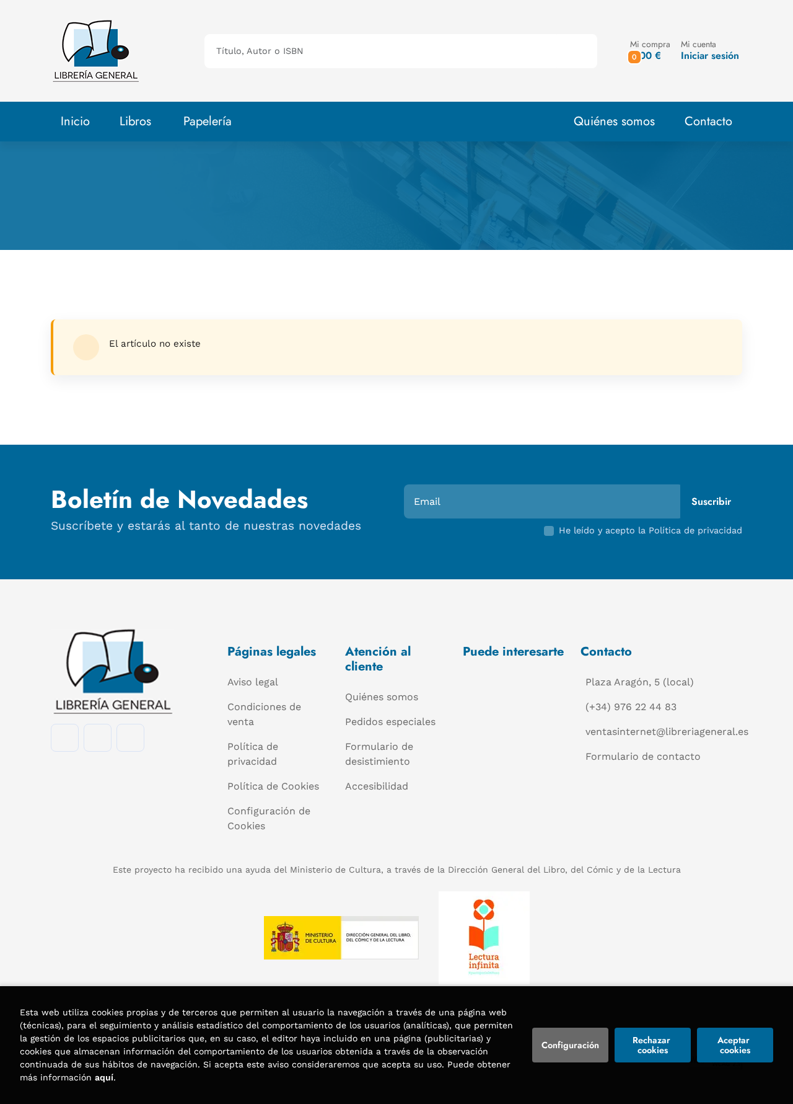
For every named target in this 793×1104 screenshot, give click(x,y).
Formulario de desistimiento (379, 754)
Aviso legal (252, 682)
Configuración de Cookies (268, 818)
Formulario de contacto (643, 756)
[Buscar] (577, 51)
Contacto (708, 121)
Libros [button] (135, 121)
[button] (650, 50)
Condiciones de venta (264, 714)
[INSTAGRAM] (98, 738)
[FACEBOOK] (65, 738)
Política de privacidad (252, 754)
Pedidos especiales (390, 722)
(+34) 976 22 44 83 (631, 707)
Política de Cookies (273, 786)
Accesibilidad (376, 786)
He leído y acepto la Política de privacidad (650, 530)
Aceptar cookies (734, 1045)
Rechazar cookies (653, 1045)
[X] (130, 738)
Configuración (570, 1045)
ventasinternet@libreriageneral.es (666, 731)
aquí (104, 1077)
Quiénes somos (614, 121)
